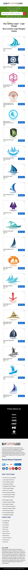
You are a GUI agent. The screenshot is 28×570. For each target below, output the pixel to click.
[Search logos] (24, 13)
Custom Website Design (8, 482)
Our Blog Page (6, 520)
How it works (6, 531)
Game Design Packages (8, 510)
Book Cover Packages (8, 490)
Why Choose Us (6, 533)
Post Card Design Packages (9, 506)
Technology (5, 527)
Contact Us (5, 542)
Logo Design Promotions (8, 479)
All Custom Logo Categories (15, 16)
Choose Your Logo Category (9, 477)
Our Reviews (6, 522)
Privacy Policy (6, 539)
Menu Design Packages (8, 504)
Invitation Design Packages (9, 502)
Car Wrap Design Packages (9, 494)
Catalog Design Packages (8, 496)
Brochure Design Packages (9, 492)
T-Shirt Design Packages (8, 488)
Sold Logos (5, 529)
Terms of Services (7, 537)
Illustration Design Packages (9, 508)
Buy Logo (21, 49)
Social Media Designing (8, 514)
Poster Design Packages (8, 512)
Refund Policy (6, 535)
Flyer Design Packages (8, 500)
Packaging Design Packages (9, 486)
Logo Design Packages (8, 484)
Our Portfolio (6, 525)
